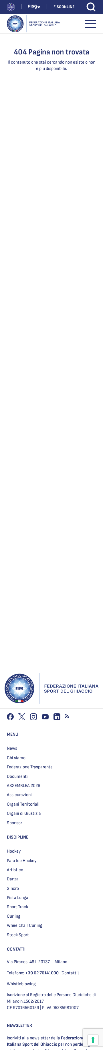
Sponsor (14, 823)
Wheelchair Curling (24, 925)
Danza (13, 879)
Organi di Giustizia (24, 813)
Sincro (13, 888)
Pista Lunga (17, 897)
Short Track (17, 907)
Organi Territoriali (23, 804)
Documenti (17, 776)
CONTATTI (16, 949)
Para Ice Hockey (22, 860)
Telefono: (33, 973)
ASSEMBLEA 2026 (23, 785)
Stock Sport (18, 935)
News (12, 748)
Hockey (14, 851)
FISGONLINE (64, 6)
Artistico (15, 870)
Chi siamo (16, 758)
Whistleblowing (21, 984)
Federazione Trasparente (30, 767)
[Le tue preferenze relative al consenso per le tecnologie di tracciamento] (93, 1040)
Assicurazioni (19, 795)
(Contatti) (69, 973)
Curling (13, 916)
